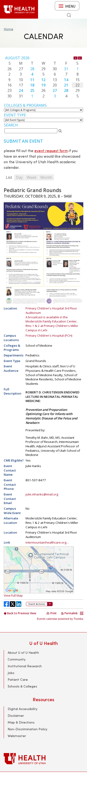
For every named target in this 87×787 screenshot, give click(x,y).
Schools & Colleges (22, 686)
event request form (51, 150)
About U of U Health (23, 652)
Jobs (11, 673)
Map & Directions (21, 722)
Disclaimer (16, 715)
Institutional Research (25, 666)
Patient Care (18, 679)
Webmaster (17, 736)
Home (8, 29)
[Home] (19, 9)
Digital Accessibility (22, 709)
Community (17, 659)
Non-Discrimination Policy (27, 729)
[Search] (69, 15)
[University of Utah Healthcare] (43, 758)
